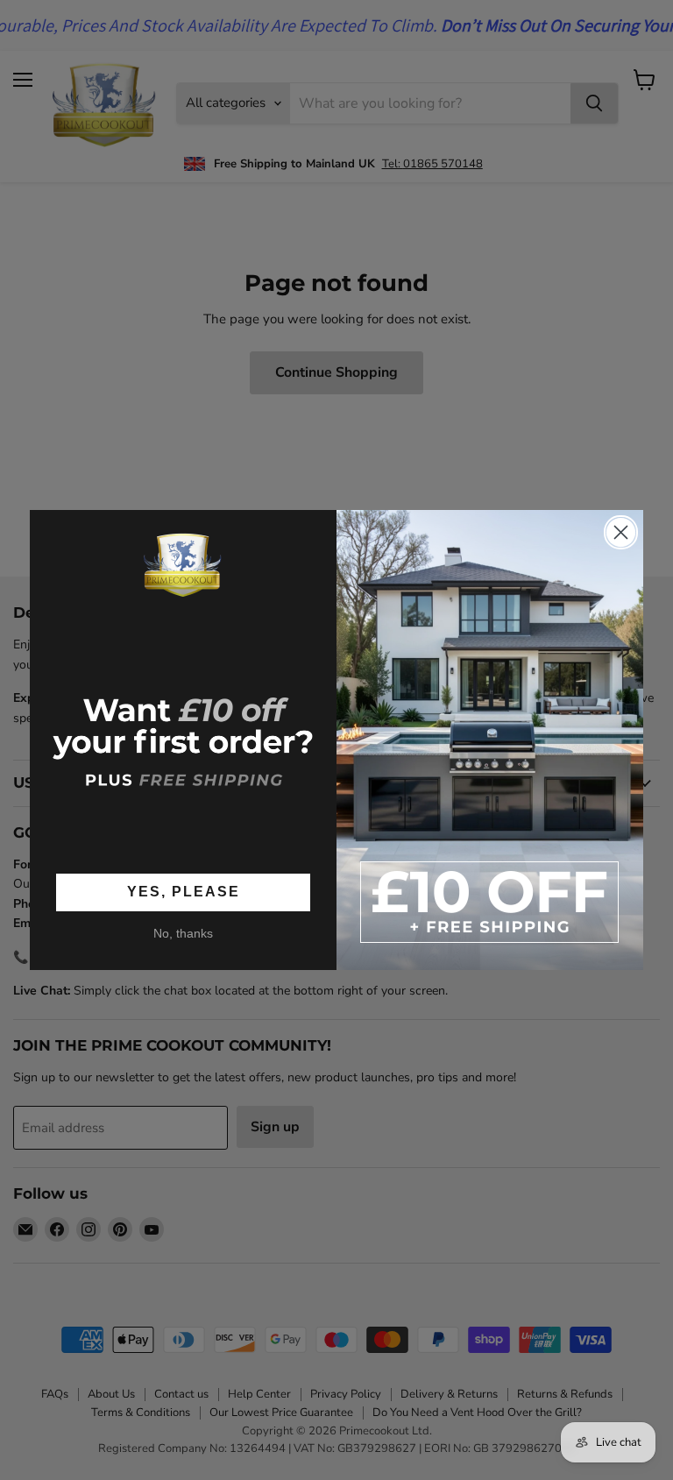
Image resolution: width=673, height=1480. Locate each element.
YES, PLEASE (183, 891)
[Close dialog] (621, 532)
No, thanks (183, 933)
